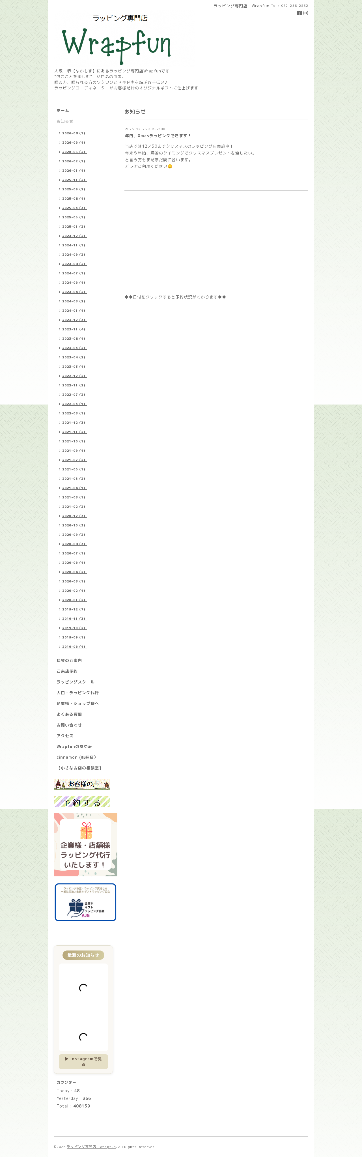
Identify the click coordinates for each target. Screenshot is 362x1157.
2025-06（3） (74, 208)
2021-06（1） (74, 469)
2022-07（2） (74, 394)
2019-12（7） (74, 609)
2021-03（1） (74, 497)
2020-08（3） (74, 544)
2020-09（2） (74, 534)
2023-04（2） (74, 357)
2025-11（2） (74, 180)
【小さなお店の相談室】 (80, 768)
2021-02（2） (74, 506)
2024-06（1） (74, 282)
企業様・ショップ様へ (78, 703)
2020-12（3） (74, 516)
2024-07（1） (74, 273)
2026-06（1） (74, 142)
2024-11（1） (74, 245)
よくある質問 (69, 714)
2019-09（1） (74, 637)
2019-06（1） (74, 646)
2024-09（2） (74, 254)
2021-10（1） (74, 441)
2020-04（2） (74, 572)
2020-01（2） (74, 600)
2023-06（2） (74, 348)
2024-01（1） (74, 310)
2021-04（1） (74, 488)
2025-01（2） (74, 226)
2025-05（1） (74, 217)
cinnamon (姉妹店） (77, 757)
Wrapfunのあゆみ (74, 746)
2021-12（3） (74, 422)
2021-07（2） (74, 460)
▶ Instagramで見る (83, 1061)
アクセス (65, 735)
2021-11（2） (74, 432)
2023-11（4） (74, 329)
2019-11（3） (74, 618)
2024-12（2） (74, 236)
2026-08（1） (74, 133)
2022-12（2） (74, 376)
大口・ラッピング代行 (78, 692)
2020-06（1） (74, 562)
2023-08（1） (74, 338)
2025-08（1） (74, 198)
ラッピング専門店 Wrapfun (91, 1146)
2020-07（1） (74, 553)
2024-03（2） (74, 301)
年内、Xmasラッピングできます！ (158, 135)
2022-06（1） (74, 404)
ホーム (63, 110)
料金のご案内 (69, 660)
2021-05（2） (74, 478)
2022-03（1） (74, 413)
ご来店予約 (67, 671)
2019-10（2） (74, 628)
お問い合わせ (69, 725)
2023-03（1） (74, 366)
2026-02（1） (74, 161)
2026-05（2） (74, 152)
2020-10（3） (74, 525)
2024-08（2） (74, 264)
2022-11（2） (74, 385)
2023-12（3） (74, 320)
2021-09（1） (74, 450)
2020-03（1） (74, 581)
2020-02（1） (74, 590)
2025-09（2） (74, 189)
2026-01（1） (74, 170)
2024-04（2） (74, 292)
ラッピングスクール (76, 682)
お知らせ (65, 121)
